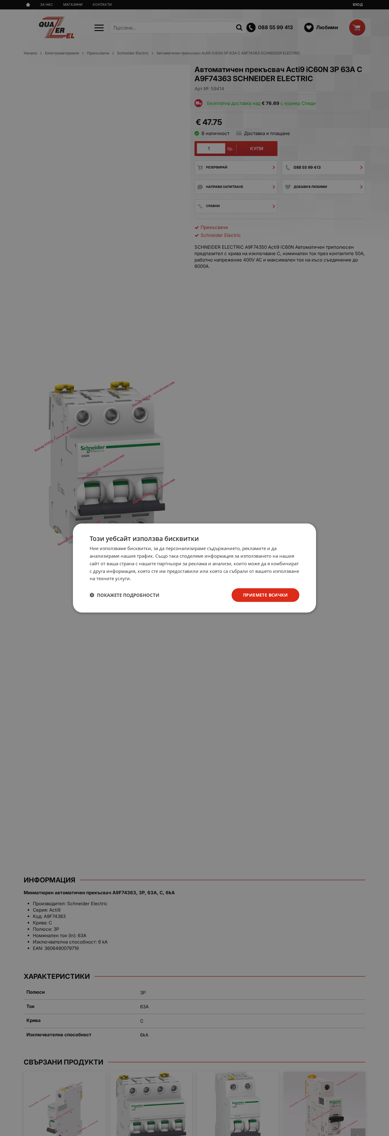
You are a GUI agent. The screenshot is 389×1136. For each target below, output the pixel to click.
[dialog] (194, 568)
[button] (124, 595)
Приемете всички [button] (265, 595)
